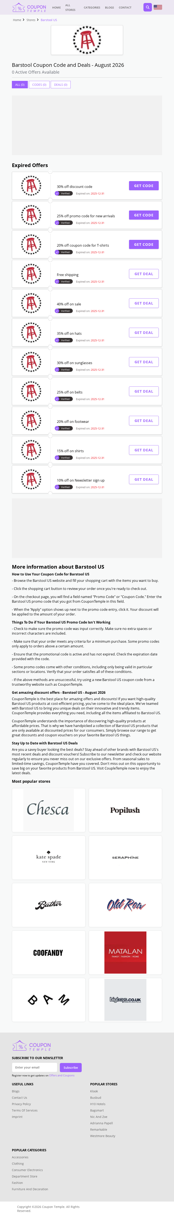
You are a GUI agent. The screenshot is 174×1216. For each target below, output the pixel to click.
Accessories (20, 1157)
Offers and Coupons (61, 1075)
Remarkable (98, 1129)
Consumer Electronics (27, 1170)
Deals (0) (60, 85)
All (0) (19, 85)
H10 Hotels (98, 1104)
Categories (92, 7)
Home (56, 7)
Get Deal (144, 273)
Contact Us (19, 1098)
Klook (94, 1091)
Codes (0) (39, 85)
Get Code (144, 185)
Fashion (17, 1183)
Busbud (95, 1098)
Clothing (18, 1164)
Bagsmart (97, 1110)
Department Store (24, 1176)
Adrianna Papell (101, 1123)
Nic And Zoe (98, 1117)
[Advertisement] (87, 125)
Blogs (109, 7)
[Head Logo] (29, 7)
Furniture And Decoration (30, 1189)
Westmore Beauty (102, 1136)
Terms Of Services (25, 1110)
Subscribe (71, 1068)
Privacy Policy (21, 1104)
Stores (31, 20)
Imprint (17, 1117)
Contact (125, 7)
